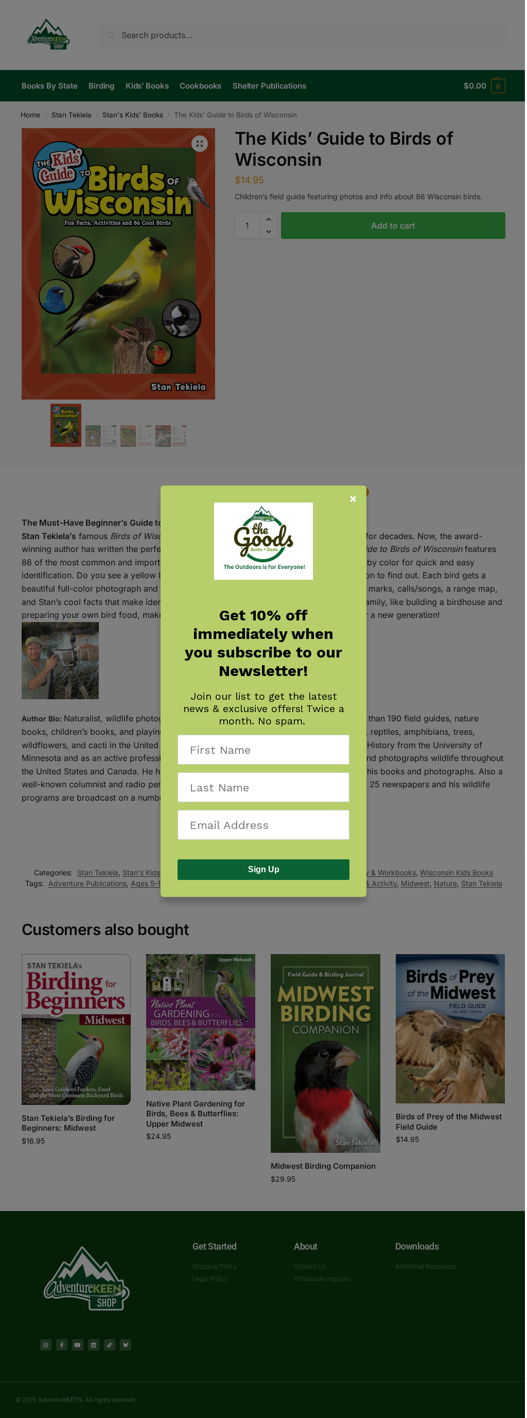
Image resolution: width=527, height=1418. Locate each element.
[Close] (353, 499)
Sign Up (263, 869)
